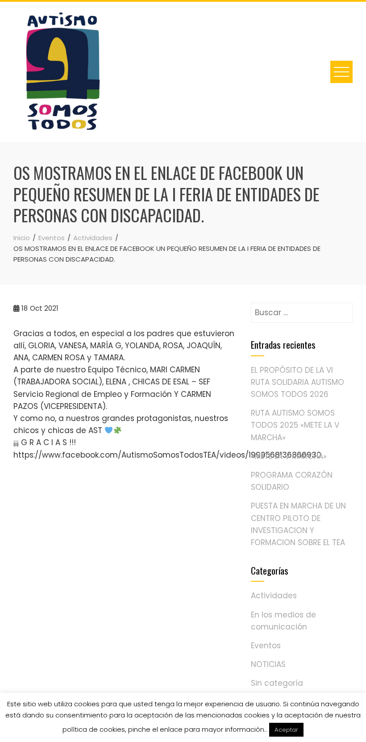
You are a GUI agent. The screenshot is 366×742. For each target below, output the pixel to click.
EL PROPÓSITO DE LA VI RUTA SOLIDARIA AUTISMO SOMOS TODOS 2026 (297, 382)
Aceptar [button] (286, 729)
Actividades (274, 595)
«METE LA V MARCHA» (289, 456)
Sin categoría (277, 683)
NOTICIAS (268, 664)
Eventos (266, 645)
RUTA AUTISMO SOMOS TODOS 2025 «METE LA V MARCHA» (295, 425)
